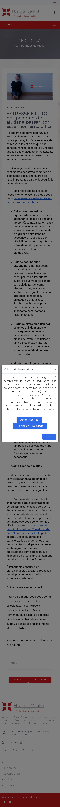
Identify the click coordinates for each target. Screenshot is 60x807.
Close (49, 436)
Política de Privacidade (30, 425)
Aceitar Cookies (29, 419)
